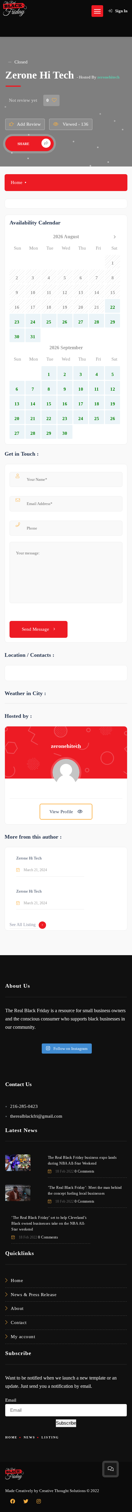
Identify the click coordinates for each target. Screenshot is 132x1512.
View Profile (61, 811)
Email (10, 1400)
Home (16, 182)
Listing (50, 1437)
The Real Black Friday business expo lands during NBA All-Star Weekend (82, 1160)
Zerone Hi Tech (29, 858)
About (17, 1308)
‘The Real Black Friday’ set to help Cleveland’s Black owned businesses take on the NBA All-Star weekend (49, 1223)
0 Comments (85, 1171)
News (29, 1437)
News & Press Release (33, 1294)
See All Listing (23, 924)
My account (23, 1336)
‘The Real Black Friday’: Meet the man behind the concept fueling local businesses (85, 1190)
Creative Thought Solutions (62, 1490)
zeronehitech (108, 77)
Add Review (29, 124)
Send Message (36, 629)
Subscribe (66, 1423)
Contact (19, 1322)
